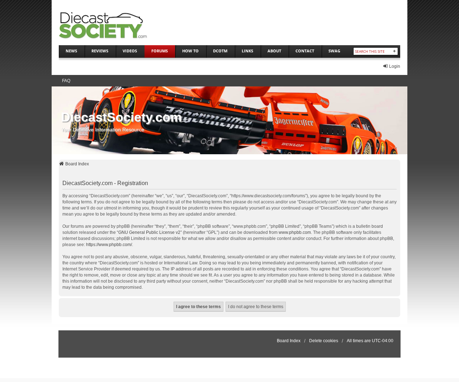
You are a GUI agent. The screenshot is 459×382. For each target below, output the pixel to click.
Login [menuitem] (394, 66)
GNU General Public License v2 (149, 232)
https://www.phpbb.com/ (109, 244)
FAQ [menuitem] (66, 80)
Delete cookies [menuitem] (323, 340)
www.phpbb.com (295, 232)
